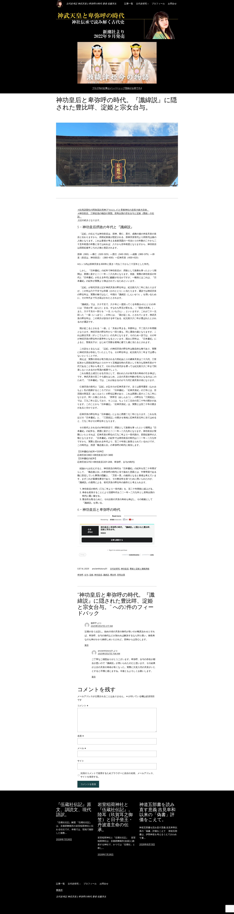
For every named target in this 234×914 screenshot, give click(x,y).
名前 (80, 736)
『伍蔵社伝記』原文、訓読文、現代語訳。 (73, 809)
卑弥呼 (80, 575)
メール (81, 748)
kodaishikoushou (134, 554)
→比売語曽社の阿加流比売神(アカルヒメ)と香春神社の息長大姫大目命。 (113, 209)
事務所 (59, 890)
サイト (80, 761)
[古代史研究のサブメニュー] (148, 3)
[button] (117, 62)
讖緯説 (106, 575)
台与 (86, 575)
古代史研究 (115, 568)
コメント (82, 705)
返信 (86, 645)
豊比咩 (113, 575)
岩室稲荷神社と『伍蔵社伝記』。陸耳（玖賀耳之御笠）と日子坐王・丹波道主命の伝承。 (115, 817)
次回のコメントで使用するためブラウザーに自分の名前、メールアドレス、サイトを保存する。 (117, 775)
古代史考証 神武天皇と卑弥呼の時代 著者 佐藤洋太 (91, 3)
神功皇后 (125, 568)
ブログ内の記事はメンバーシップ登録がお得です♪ (117, 88)
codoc (152, 554)
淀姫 (91, 575)
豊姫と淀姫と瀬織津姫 (139, 568)
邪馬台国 (121, 575)
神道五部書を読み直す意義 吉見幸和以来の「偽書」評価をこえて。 (157, 812)
